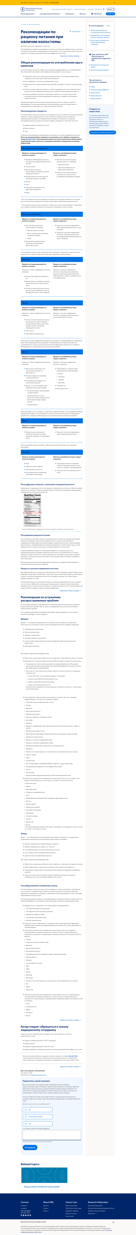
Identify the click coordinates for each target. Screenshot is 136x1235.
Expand (108, 25)
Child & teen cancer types (73, 1208)
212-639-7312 (30, 139)
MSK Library (91, 1213)
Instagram (21, 1215)
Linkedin (30, 1215)
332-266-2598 (54, 2)
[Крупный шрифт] (100, 70)
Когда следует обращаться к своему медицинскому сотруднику (100, 42)
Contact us (24, 1205)
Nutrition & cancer (71, 1213)
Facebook (23, 1215)
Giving (45, 1211)
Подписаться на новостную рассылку (103, 132)
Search (110, 9)
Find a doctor (70, 1216)
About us (46, 1205)
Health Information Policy (38, 1075)
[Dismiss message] (114, 3)
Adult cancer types (71, 1205)
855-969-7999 (25, 1213)
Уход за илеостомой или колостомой (41, 1186)
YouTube (28, 1215)
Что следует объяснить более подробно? (36, 1128)
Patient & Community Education (31, 24)
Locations (24, 1208)
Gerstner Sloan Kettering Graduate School (101, 1208)
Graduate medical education (97, 1211)
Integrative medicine (72, 1211)
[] (100, 89)
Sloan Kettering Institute (95, 1205)
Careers (45, 1208)
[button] (70, 9)
